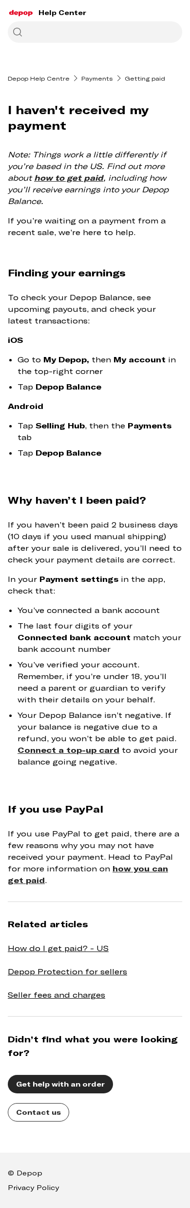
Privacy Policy (33, 1187)
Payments (97, 78)
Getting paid (145, 78)
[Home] (21, 12)
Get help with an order (60, 1084)
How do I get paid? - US (58, 948)
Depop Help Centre (39, 78)
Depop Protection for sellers (67, 971)
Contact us (38, 1112)
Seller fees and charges (56, 994)
